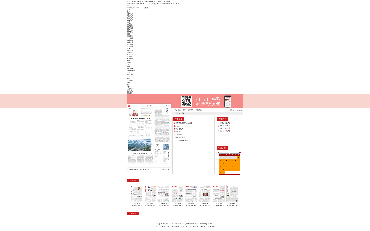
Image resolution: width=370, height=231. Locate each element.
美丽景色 (130, 91)
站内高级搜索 (180, 113)
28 (235, 169)
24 (223, 169)
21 (235, 166)
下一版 (166, 169)
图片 (128, 83)
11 (226, 163)
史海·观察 (130, 74)
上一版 (161, 169)
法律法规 (130, 54)
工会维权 (130, 26)
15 (238, 163)
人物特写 (130, 89)
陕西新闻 (130, 16)
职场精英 (130, 40)
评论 (128, 79)
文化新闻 (130, 81)
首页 (128, 10)
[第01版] (229, 123)
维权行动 (130, 50)
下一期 (147, 169)
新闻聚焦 (130, 36)
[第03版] (229, 128)
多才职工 (130, 44)
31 (223, 172)
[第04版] (229, 131)
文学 (128, 76)
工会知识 (130, 28)
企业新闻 (130, 20)
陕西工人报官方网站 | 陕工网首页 (138, 1)
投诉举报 (130, 58)
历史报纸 (177, 110)
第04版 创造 (224, 131)
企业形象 (130, 68)
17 (223, 166)
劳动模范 (130, 46)
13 (232, 163)
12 (229, 163)
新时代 (129, 62)
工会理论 (130, 32)
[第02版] (229, 125)
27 (232, 169)
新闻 (128, 12)
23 (220, 169)
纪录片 (129, 66)
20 (232, 166)
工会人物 (130, 30)
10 (223, 163)
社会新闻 (130, 18)
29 (238, 169)
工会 (128, 22)
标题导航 (199, 110)
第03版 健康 (224, 128)
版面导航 (191, 110)
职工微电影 (131, 70)
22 (238, 166)
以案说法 (130, 56)
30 (220, 172)
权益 (128, 48)
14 (235, 163)
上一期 (141, 169)
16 (220, 166)
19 (229, 166)
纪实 (128, 87)
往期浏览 (133, 181)
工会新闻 (130, 24)
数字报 (129, 93)
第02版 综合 (224, 125)
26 (229, 169)
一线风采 (130, 38)
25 (226, 169)
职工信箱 (130, 52)
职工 (128, 34)
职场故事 (130, 42)
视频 (128, 60)
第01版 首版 (224, 123)
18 (226, 166)
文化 (128, 72)
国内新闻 (130, 14)
